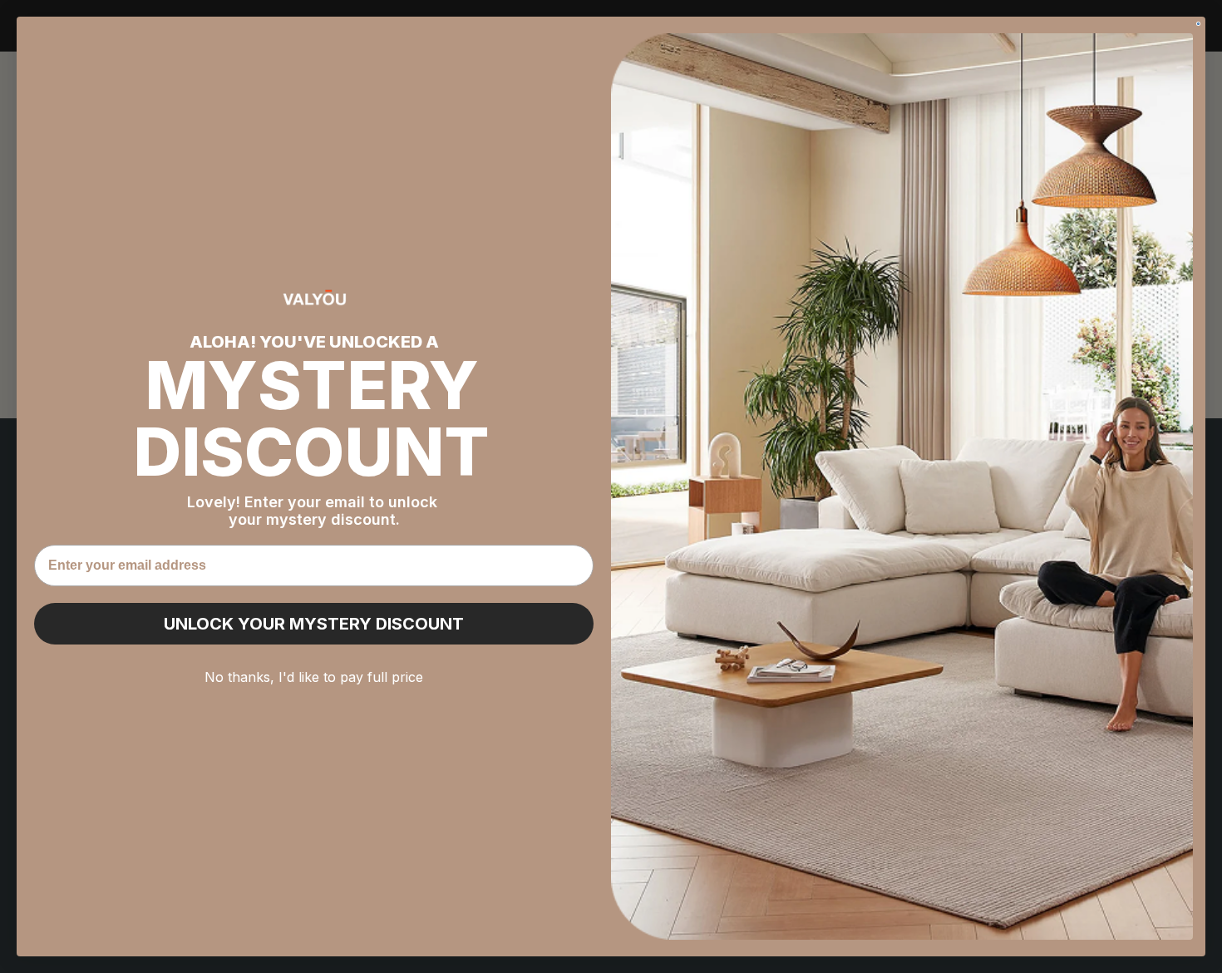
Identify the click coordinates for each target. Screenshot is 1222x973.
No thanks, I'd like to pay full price (313, 677)
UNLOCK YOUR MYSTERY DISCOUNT (314, 624)
